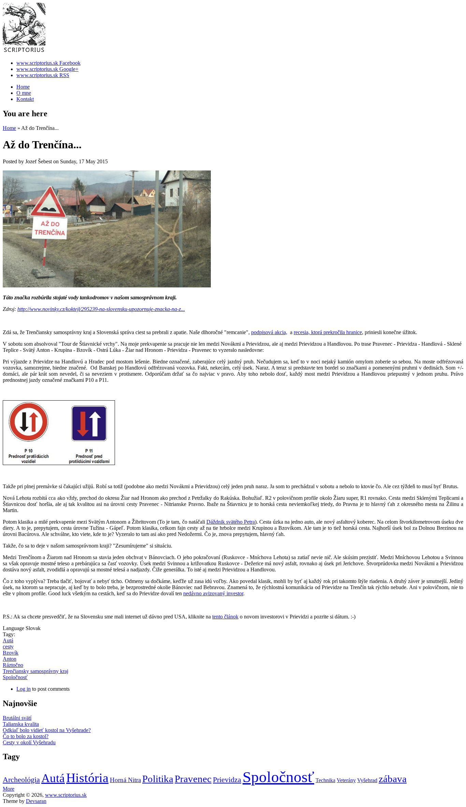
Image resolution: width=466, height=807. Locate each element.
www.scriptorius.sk (66, 795)
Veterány (346, 780)
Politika (157, 778)
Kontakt (25, 99)
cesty (8, 646)
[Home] (24, 51)
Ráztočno (13, 665)
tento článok (225, 616)
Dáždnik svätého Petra (230, 522)
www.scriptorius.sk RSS (42, 75)
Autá (8, 640)
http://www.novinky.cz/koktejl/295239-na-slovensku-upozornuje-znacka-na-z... (101, 309)
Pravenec (193, 778)
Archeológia (21, 779)
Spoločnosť (15, 677)
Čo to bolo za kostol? (25, 736)
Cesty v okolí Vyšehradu (29, 742)
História (87, 778)
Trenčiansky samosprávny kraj (35, 671)
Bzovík (10, 653)
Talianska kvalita (21, 724)
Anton (9, 659)
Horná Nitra (125, 779)
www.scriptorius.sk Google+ (47, 69)
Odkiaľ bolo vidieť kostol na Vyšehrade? (47, 730)
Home (23, 87)
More (8, 789)
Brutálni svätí (17, 718)
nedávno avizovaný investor (213, 593)
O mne (23, 93)
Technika (325, 780)
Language (14, 628)
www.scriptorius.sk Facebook (48, 63)
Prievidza (227, 779)
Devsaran (36, 801)
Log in (23, 689)
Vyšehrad (367, 780)
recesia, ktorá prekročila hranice (328, 332)
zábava (393, 778)
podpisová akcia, (269, 332)
